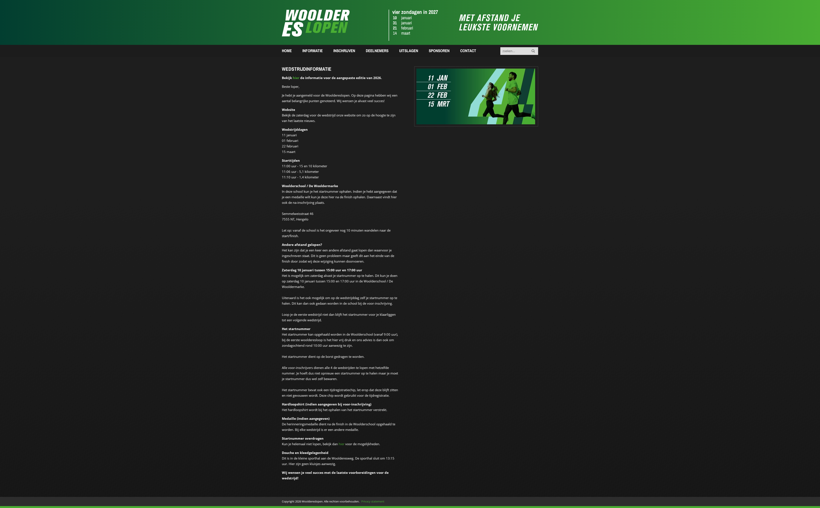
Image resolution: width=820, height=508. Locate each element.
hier (296, 78)
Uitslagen (408, 50)
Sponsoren (439, 50)
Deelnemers (377, 50)
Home (287, 50)
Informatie (312, 50)
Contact (468, 50)
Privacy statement (372, 501)
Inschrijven (344, 50)
